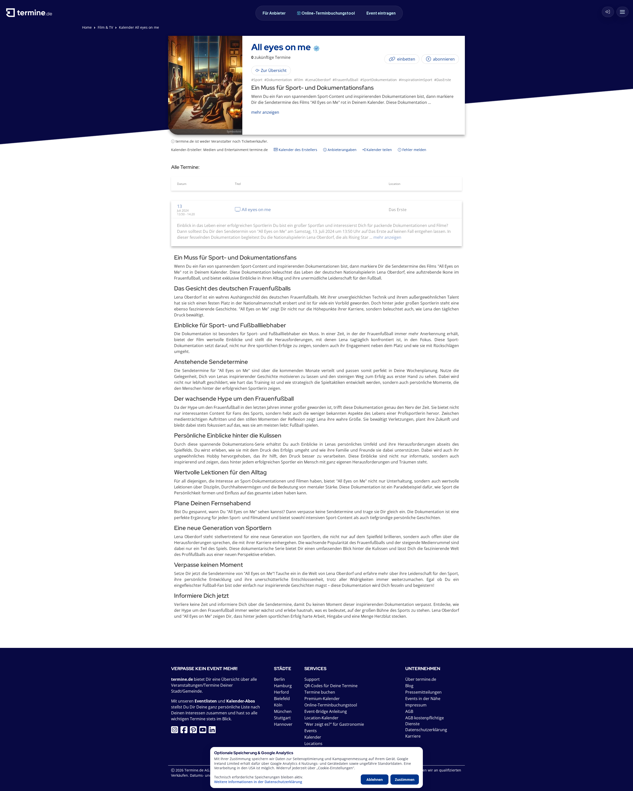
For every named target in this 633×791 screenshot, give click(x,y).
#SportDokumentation (378, 79)
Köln (278, 705)
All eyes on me (256, 209)
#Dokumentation (278, 79)
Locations (313, 743)
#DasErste (442, 79)
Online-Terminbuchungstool (328, 13)
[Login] (608, 12)
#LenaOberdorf (318, 79)
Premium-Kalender (322, 698)
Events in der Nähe (422, 698)
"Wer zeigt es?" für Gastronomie (334, 724)
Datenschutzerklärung (426, 729)
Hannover (283, 724)
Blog (409, 685)
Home (87, 27)
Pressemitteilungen (423, 692)
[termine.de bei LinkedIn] (213, 731)
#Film (298, 79)
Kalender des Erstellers (297, 149)
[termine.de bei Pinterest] (194, 731)
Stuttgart (282, 718)
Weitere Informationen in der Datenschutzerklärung (258, 782)
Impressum (416, 705)
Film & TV (105, 27)
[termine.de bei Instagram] (176, 731)
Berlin (279, 679)
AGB (409, 711)
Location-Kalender (321, 718)
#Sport (256, 79)
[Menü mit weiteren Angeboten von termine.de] (622, 12)
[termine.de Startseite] (30, 14)
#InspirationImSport (415, 79)
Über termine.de (420, 679)
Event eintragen (381, 13)
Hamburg (283, 685)
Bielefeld (282, 698)
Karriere (413, 736)
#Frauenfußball (345, 79)
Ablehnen (374, 779)
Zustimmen (404, 779)
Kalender (312, 737)
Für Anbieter (274, 13)
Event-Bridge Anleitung (325, 711)
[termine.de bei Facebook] (185, 731)
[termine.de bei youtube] (204, 731)
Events (310, 730)
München (283, 711)
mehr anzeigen (386, 237)
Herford (281, 692)
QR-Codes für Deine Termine (331, 685)
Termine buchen (319, 692)
